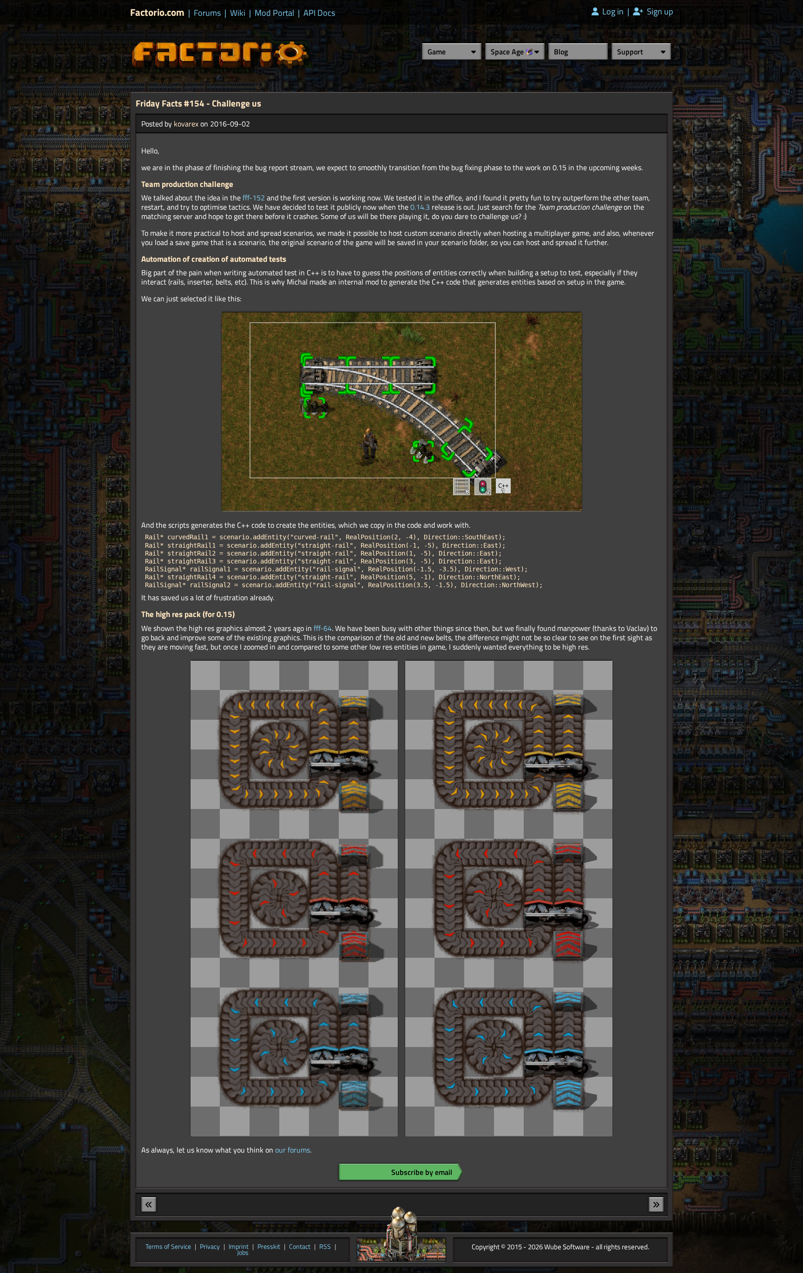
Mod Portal (274, 13)
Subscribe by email (421, 1172)
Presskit (268, 1247)
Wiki (237, 13)
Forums (207, 13)
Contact (299, 1247)
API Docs (319, 13)
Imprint (239, 1247)
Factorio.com (157, 12)
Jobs (243, 1253)
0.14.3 (420, 206)
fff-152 (254, 197)
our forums (292, 1149)
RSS (325, 1247)
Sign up (659, 11)
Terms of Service (168, 1247)
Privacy (210, 1247)
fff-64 (323, 628)
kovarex (186, 123)
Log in (612, 11)
